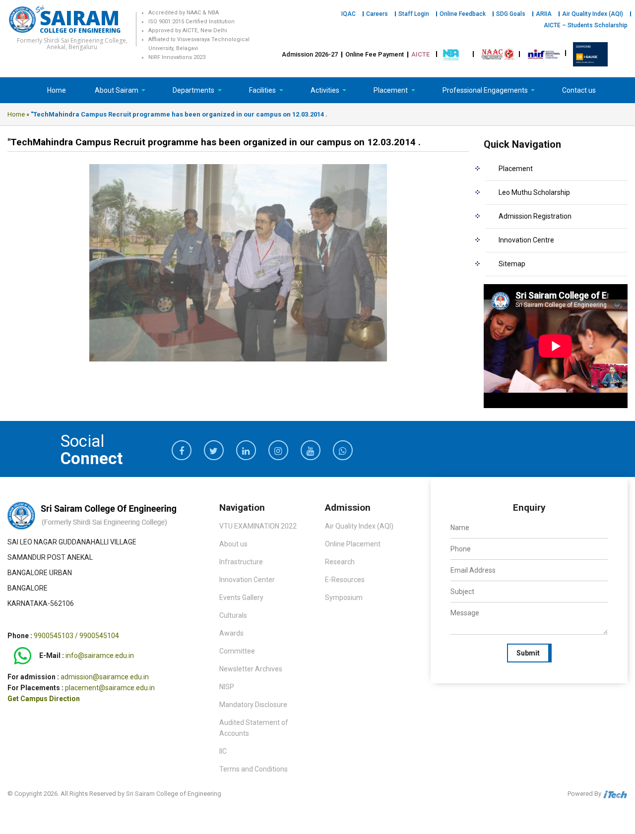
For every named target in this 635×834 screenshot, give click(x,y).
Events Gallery (241, 597)
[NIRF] (544, 54)
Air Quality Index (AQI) (592, 13)
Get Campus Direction (43, 699)
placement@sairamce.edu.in (110, 688)
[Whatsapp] (22, 656)
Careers (377, 13)
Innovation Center (247, 580)
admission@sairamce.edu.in (105, 677)
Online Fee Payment (374, 54)
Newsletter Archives (250, 669)
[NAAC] (498, 54)
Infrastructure (241, 562)
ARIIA (544, 13)
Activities (326, 90)
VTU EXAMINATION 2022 (258, 526)
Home (56, 90)
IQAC (348, 13)
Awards (231, 633)
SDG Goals (510, 13)
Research (340, 562)
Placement (391, 90)
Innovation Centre (526, 240)
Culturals (233, 615)
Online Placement (353, 544)
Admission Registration (535, 216)
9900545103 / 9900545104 (76, 636)
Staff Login (413, 13)
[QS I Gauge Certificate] (590, 54)
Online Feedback (463, 13)
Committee (237, 651)
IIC (223, 751)
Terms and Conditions (253, 769)
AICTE (420, 54)
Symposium (344, 597)
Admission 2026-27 (310, 54)
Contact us (579, 90)
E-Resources (345, 580)
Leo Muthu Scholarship (534, 192)
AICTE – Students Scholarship (586, 25)
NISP (226, 687)
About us (233, 544)
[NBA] (452, 54)
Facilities (263, 90)
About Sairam (116, 90)
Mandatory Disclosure (253, 705)
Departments (194, 90)
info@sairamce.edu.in (99, 656)
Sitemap (512, 264)
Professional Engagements (486, 90)
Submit (528, 653)
